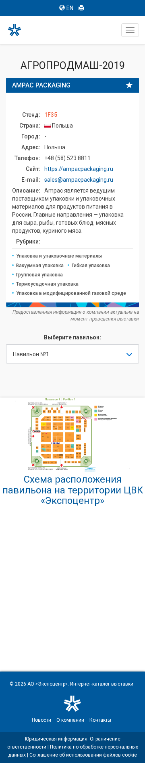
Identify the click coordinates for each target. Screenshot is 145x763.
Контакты (100, 720)
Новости (41, 720)
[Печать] (81, 8)
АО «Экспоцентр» (47, 684)
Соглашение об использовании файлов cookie (83, 755)
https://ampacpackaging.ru (78, 169)
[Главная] (18, 30)
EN (69, 8)
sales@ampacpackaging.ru (78, 180)
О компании (70, 720)
